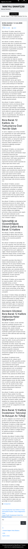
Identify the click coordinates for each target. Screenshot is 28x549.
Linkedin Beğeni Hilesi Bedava (10, 530)
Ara (3, 519)
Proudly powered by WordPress (11, 545)
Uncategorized (6, 503)
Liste (3, 533)
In (2, 528)
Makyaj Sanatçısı (13, 6)
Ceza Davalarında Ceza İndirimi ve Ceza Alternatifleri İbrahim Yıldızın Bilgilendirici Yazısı (13, 511)
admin (14, 28)
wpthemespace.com (17, 547)
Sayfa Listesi (6, 535)
